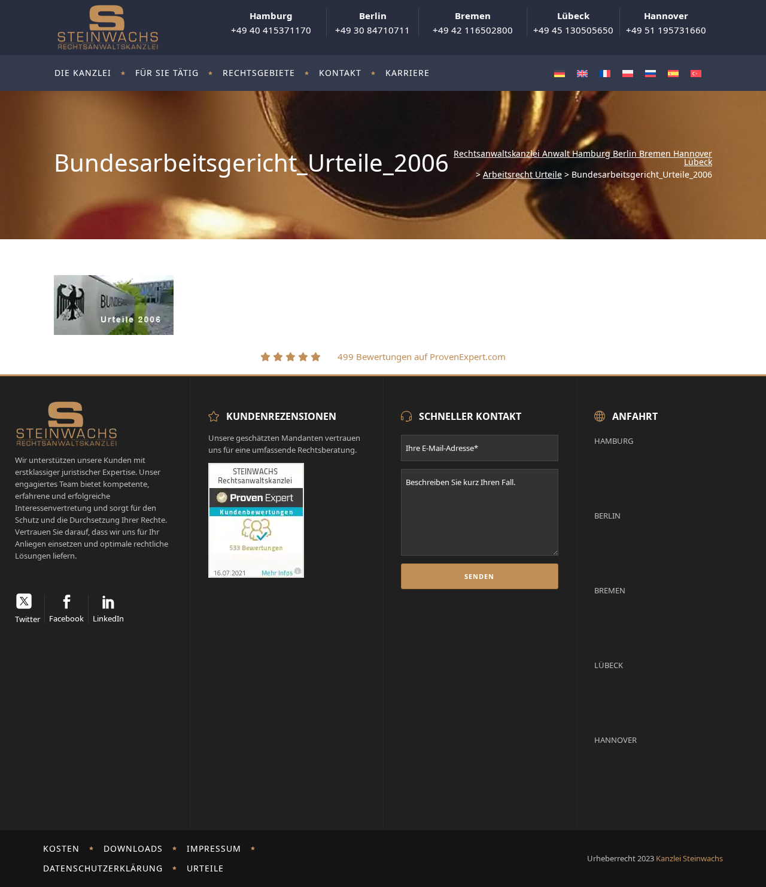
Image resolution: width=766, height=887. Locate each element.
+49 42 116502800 (473, 23)
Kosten (61, 848)
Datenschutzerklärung (103, 868)
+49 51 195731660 (666, 23)
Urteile (205, 868)
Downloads (133, 848)
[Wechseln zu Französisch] (605, 73)
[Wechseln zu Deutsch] (559, 73)
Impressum (214, 848)
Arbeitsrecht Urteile (522, 174)
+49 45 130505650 (573, 23)
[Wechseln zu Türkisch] (696, 73)
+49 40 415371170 (271, 23)
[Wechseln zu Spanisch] (673, 73)
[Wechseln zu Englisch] (582, 73)
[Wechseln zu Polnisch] (627, 73)
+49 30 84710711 (372, 23)
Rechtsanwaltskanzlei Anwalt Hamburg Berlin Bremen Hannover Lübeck (583, 158)
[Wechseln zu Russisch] (650, 73)
